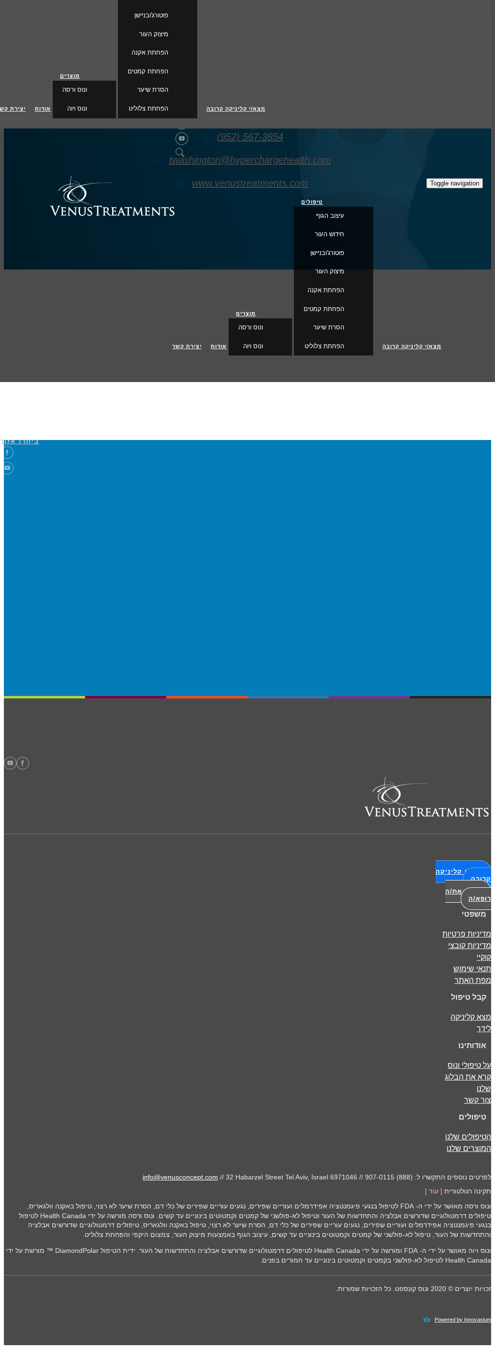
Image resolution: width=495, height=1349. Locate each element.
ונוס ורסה (250, 327)
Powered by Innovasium (463, 1319)
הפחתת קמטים (324, 308)
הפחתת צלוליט (324, 346)
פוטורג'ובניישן (327, 252)
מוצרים (246, 313)
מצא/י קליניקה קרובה (411, 346)
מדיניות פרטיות (466, 934)
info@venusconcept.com (180, 1177)
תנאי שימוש (472, 969)
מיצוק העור (329, 271)
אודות (219, 346)
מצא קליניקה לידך (471, 1023)
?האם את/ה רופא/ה (468, 895)
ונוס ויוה (253, 346)
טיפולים (312, 202)
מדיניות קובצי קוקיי (469, 951)
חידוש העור (329, 234)
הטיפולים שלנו (468, 1137)
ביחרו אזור (19, 441)
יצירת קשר (187, 346)
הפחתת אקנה (325, 290)
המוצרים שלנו (469, 1148)
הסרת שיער (328, 327)
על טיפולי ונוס (469, 1065)
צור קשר (477, 1100)
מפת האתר (472, 980)
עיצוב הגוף (330, 215)
